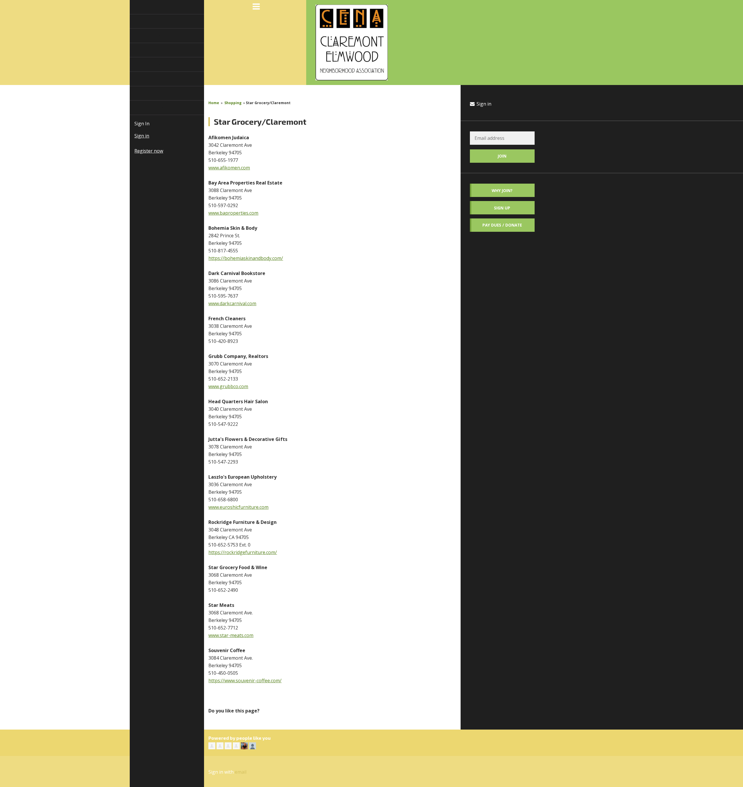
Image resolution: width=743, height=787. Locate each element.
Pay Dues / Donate (502, 225)
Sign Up (502, 208)
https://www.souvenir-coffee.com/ (245, 680)
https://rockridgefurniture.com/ (242, 552)
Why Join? (139, 64)
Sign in (135, 136)
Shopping (139, 35)
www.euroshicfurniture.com (238, 507)
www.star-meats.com (230, 635)
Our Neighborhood (149, 50)
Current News (143, 107)
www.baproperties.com (233, 213)
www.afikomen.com (229, 167)
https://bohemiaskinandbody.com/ (245, 258)
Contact (136, 79)
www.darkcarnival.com (232, 303)
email (240, 772)
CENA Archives (144, 93)
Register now (142, 151)
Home (134, 7)
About (135, 21)
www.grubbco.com (228, 386)
